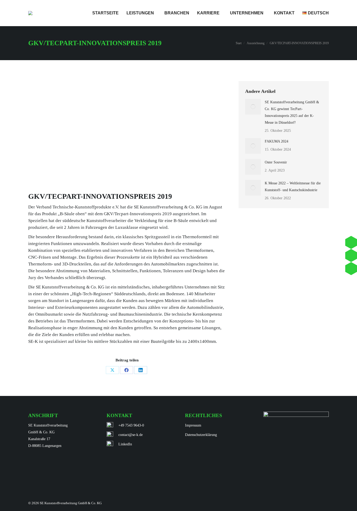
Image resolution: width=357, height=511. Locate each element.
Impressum (193, 425)
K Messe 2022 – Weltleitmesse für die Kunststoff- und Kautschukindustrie (293, 186)
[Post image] (253, 107)
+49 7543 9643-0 (131, 425)
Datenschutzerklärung (201, 435)
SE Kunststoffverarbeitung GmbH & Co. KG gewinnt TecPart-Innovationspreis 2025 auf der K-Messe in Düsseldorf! (292, 112)
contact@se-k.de (130, 435)
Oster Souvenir (276, 162)
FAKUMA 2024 (276, 141)
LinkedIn (125, 444)
